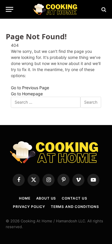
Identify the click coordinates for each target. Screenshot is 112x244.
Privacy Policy (29, 206)
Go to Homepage (27, 93)
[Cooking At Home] (56, 9)
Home (24, 198)
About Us (46, 198)
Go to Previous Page (30, 87)
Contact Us (74, 198)
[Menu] (9, 9)
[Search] (103, 9)
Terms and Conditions (75, 206)
